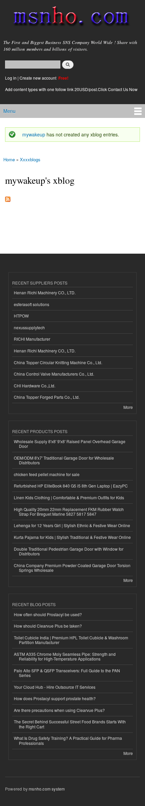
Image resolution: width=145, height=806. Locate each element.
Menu (9, 111)
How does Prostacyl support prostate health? (55, 698)
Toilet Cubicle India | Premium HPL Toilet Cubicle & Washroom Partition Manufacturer (71, 640)
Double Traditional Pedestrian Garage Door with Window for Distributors (68, 551)
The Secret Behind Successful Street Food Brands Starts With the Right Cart (70, 724)
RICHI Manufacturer (32, 339)
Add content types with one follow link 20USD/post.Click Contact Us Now (71, 89)
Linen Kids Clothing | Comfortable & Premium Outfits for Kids (69, 497)
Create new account (38, 78)
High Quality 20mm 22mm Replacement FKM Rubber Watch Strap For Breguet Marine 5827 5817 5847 (69, 511)
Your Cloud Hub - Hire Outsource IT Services (54, 687)
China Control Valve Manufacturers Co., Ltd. (54, 374)
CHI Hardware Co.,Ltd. (34, 385)
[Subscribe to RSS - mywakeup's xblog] (7, 198)
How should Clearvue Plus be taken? (48, 626)
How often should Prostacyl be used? (48, 614)
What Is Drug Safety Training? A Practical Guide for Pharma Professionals (68, 740)
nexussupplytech (29, 327)
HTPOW (21, 316)
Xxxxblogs (30, 159)
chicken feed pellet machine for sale (47, 474)
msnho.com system (47, 789)
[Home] (68, 17)
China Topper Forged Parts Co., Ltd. (47, 397)
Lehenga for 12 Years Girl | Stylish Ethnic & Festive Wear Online (72, 525)
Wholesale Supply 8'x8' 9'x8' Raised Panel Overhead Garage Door (69, 443)
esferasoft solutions (31, 304)
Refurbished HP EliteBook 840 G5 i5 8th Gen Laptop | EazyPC (71, 486)
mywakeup (33, 134)
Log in (11, 78)
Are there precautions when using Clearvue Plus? (59, 710)
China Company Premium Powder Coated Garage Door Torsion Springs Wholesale (72, 567)
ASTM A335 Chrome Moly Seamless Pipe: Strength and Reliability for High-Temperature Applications (65, 656)
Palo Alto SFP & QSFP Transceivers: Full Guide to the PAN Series (67, 673)
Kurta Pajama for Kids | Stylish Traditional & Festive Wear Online (72, 537)
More (128, 407)
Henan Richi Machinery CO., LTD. (45, 292)
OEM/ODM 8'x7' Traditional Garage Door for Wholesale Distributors (64, 460)
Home (9, 159)
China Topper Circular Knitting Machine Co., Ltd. (58, 362)
